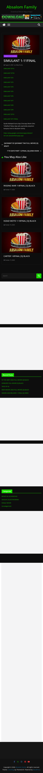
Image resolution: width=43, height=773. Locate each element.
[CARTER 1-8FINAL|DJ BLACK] (21, 233)
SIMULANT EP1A (9, 68)
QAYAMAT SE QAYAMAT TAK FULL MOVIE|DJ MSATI (21, 144)
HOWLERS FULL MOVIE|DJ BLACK (12, 383)
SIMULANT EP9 (8, 110)
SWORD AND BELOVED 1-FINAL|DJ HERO (15, 393)
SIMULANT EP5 (8, 91)
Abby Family (19, 65)
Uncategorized (6, 506)
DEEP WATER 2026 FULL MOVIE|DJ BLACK (15, 390)
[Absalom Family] (4, 24)
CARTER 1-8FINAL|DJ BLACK (17, 256)
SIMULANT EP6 (8, 96)
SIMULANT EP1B (9, 73)
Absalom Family (21, 7)
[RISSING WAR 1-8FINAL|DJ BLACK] (21, 163)
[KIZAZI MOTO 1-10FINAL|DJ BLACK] (21, 198)
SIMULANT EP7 (8, 101)
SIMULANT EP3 (8, 82)
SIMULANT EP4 (8, 87)
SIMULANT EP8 (8, 105)
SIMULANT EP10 (9, 114)
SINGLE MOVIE (6, 503)
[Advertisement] (21, 302)
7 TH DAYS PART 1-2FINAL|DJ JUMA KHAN (23, 151)
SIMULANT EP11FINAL (11, 119)
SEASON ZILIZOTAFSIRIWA (10, 56)
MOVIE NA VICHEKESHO (9, 496)
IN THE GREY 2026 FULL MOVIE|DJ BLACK (15, 380)
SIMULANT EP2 (8, 78)
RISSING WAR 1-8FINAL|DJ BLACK (19, 185)
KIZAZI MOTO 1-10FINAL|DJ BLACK (20, 221)
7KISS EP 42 (5, 386)
